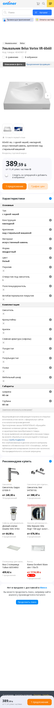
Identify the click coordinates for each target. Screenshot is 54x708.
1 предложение (9, 575)
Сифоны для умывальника (13, 523)
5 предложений (9, 537)
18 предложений (9, 498)
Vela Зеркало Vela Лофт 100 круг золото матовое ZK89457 (38, 527)
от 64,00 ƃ (8, 533)
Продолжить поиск (27, 602)
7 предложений (34, 579)
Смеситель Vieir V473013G (34, 489)
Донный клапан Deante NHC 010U (11, 527)
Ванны (30, 562)
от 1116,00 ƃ (34, 572)
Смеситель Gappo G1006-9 (11, 489)
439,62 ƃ (6, 572)
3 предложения (33, 498)
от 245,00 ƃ (8, 495)
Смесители (7, 485)
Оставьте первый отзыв (15, 138)
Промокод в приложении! (18, 19)
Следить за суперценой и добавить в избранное (29, 176)
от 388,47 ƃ (33, 495)
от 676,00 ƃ (33, 533)
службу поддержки (17, 440)
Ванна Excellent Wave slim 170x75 (37, 566)
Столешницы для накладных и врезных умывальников (13, 562)
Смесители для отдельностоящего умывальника (38, 485)
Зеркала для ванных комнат (38, 523)
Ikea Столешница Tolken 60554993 (10, 566)
